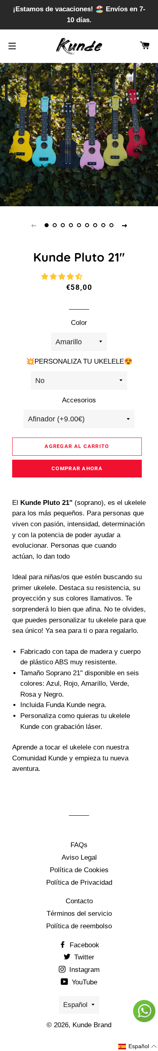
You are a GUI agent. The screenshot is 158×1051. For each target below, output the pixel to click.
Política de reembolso (79, 926)
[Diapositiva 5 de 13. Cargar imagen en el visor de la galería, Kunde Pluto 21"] (79, 225)
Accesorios (79, 400)
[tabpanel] (79, 127)
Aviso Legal (79, 857)
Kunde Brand (92, 1025)
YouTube (83, 982)
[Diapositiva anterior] (34, 225)
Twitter (83, 957)
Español (75, 1005)
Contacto (79, 901)
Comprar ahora (76, 468)
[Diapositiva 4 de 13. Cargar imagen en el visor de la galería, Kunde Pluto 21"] (71, 225)
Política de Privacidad (79, 882)
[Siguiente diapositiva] (124, 225)
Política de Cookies (79, 870)
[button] (62, 277)
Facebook (83, 945)
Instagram (83, 970)
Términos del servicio (79, 913)
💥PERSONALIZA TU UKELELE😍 (79, 361)
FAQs (79, 845)
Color (79, 323)
